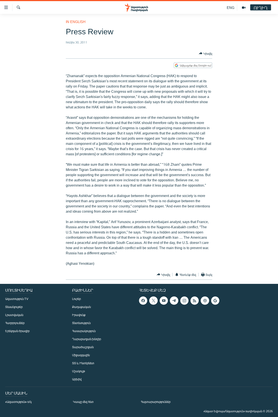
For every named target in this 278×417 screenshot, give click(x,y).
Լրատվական (14, 315)
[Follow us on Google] (215, 300)
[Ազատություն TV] (243, 7)
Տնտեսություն (81, 323)
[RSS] (194, 300)
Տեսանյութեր (14, 307)
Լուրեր (76, 299)
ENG (230, 7)
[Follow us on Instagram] (184, 300)
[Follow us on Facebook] (143, 300)
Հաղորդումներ (15, 323)
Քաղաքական (81, 307)
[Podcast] (205, 300)
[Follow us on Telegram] (174, 300)
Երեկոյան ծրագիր (17, 331)
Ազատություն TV (16, 299)
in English (76, 22)
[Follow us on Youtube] (164, 300)
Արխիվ (76, 379)
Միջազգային (81, 355)
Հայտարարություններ (155, 402)
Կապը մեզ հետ (83, 402)
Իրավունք (79, 315)
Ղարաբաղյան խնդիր (86, 339)
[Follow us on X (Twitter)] (153, 300)
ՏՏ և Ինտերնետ (83, 363)
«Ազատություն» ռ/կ (18, 402)
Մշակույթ (78, 371)
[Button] (205, 53)
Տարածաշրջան (83, 347)
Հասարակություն (84, 331)
